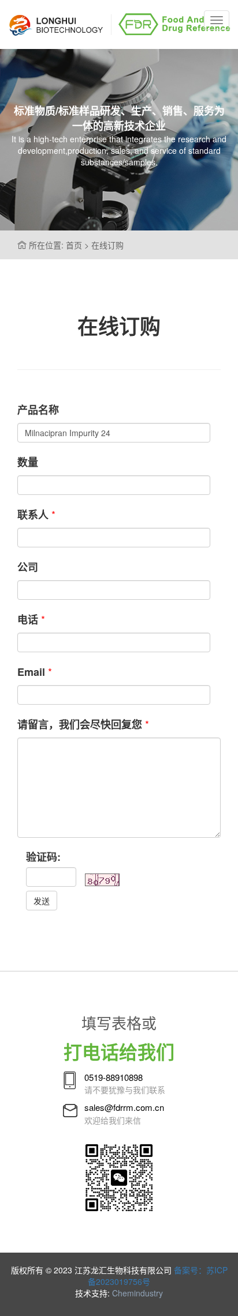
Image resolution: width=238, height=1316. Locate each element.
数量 (27, 462)
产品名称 (38, 409)
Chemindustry (137, 1293)
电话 (27, 619)
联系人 (33, 514)
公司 (27, 566)
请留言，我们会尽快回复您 (79, 724)
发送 (42, 900)
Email (31, 671)
